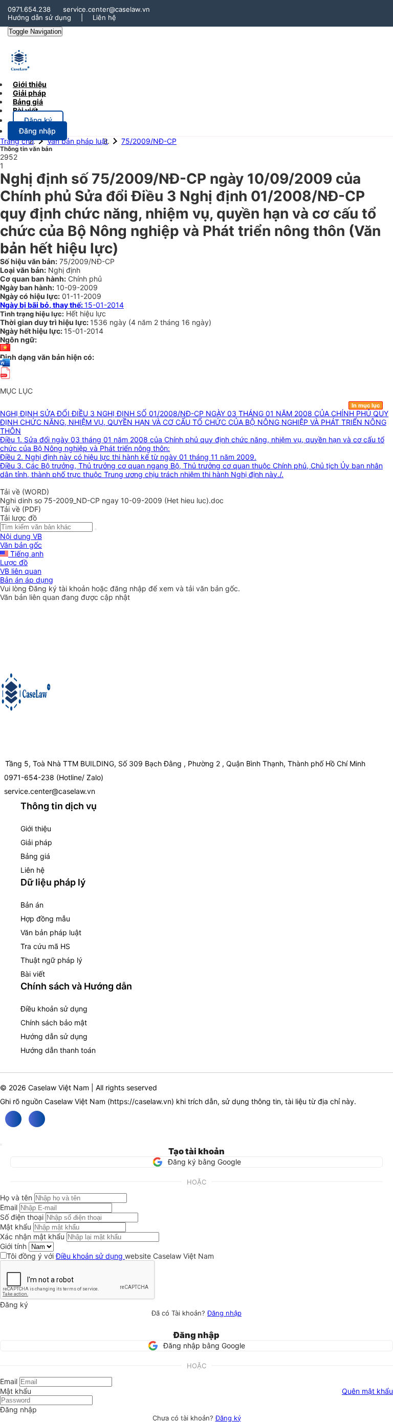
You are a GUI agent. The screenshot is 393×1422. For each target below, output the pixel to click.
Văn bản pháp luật (77, 141)
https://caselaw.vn (140, 1101)
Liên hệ (104, 17)
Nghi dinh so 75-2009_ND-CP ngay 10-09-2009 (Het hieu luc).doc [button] (112, 500)
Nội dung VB (21, 536)
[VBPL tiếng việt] (5, 348)
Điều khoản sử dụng (54, 1008)
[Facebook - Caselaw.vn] (13, 1119)
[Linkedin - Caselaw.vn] (37, 1119)
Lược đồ (14, 562)
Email (8, 1207)
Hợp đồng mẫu (45, 918)
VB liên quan (20, 571)
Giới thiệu (35, 828)
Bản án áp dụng (26, 579)
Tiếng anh (25, 553)
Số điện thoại (21, 1217)
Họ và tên (16, 1197)
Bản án (31, 904)
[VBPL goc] (5, 382)
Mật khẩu (15, 1226)
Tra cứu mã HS (45, 946)
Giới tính (13, 1246)
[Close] (1, 1145)
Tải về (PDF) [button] (20, 509)
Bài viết (25, 110)
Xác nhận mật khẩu (32, 1236)
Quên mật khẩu (367, 1391)
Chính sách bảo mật (53, 1022)
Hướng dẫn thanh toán (58, 1050)
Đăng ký (228, 1418)
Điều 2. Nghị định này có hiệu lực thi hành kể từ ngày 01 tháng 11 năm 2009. (128, 457)
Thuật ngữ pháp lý (51, 960)
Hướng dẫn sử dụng (39, 17)
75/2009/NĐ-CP (149, 141)
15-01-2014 (62, 304)
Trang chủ (17, 141)
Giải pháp (36, 842)
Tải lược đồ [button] (18, 517)
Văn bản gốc (21, 545)
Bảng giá (35, 856)
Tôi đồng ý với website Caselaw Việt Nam (110, 1256)
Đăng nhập (224, 1313)
